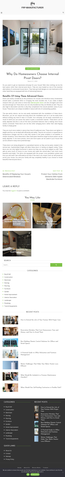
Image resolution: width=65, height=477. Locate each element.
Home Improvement (32, 69)
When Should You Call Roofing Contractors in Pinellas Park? (41, 387)
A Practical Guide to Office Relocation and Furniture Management (50, 432)
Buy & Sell (7, 274)
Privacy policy (35, 474)
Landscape (7, 300)
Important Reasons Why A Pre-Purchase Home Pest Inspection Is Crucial (17, 222)
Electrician (7, 280)
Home (19, 468)
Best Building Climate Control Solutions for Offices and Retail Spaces (51, 424)
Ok (28, 474)
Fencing (6, 283)
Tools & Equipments (10, 306)
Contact (8, 453)
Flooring (7, 286)
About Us (9, 450)
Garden (6, 292)
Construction (8, 277)
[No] (63, 472)
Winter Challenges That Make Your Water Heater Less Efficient (49, 439)
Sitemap (8, 456)
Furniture (7, 289)
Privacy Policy (10, 459)
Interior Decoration (10, 297)
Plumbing (7, 303)
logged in (14, 191)
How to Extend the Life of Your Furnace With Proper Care (41, 320)
